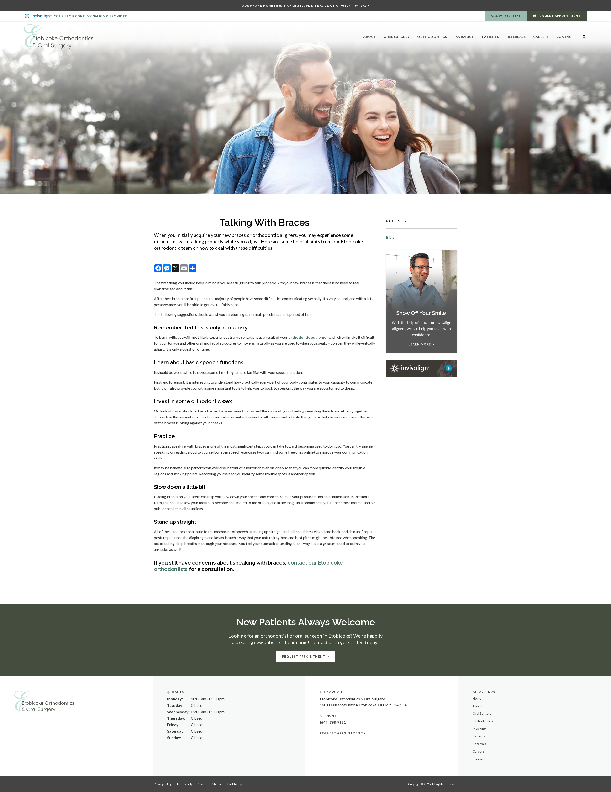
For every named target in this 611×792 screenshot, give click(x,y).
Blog (390, 237)
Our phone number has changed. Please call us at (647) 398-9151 (304, 5)
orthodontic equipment (309, 337)
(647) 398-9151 (508, 16)
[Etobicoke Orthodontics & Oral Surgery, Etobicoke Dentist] (44, 701)
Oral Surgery (397, 37)
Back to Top (234, 784)
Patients (490, 37)
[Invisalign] (421, 367)
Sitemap (217, 784)
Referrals (516, 37)
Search (202, 784)
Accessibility (185, 784)
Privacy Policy (162, 784)
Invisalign (465, 37)
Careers (540, 37)
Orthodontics (432, 37)
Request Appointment (559, 16)
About (369, 37)
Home (477, 698)
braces (248, 411)
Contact (565, 37)
